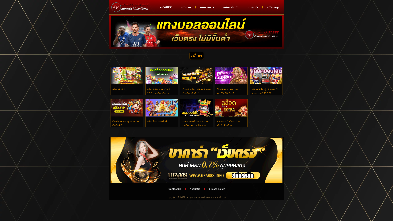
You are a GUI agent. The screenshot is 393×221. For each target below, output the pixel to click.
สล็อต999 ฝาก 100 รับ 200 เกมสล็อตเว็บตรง (159, 91)
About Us (195, 189)
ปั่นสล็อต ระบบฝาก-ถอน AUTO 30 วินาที (229, 91)
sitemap (273, 7)
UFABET (166, 7)
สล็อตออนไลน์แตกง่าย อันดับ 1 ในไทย (228, 123)
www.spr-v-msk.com (215, 197)
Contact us (174, 189)
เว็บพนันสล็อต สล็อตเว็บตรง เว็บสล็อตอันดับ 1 (196, 91)
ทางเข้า (253, 7)
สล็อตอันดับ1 (118, 89)
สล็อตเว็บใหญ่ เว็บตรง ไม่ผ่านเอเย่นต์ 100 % (265, 91)
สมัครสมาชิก (231, 7)
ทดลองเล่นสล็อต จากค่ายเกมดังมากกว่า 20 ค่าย (195, 123)
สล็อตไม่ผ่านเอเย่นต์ (157, 121)
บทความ (205, 7)
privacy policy (217, 189)
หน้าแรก (186, 7)
